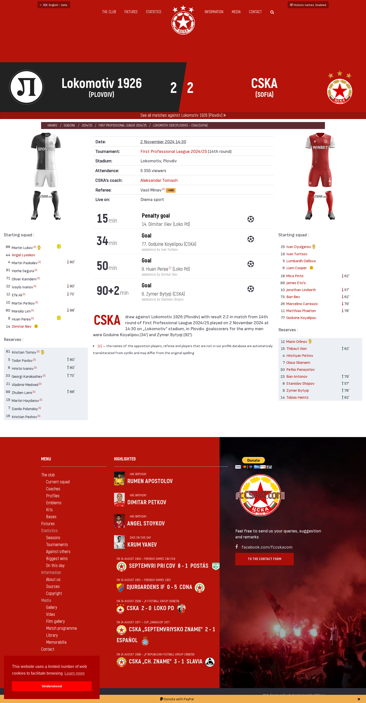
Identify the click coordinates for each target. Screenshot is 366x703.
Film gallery (55, 621)
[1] (34, 246)
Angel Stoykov (146, 523)
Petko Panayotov (300, 369)
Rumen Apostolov (150, 481)
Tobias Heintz (297, 397)
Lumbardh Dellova (301, 260)
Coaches (53, 489)
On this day (55, 566)
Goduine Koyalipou (301, 317)
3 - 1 (179, 661)
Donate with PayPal (178, 699)
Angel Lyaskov (23, 254)
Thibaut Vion (296, 348)
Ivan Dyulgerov (299, 246)
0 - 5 (172, 587)
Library (52, 635)
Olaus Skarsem (298, 362)
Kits (49, 510)
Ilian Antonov (296, 376)
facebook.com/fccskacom (267, 547)
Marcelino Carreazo (302, 303)
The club (109, 11)
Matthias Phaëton (301, 310)
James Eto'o (296, 282)
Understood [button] (52, 686)
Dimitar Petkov (146, 502)
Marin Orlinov (297, 341)
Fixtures (131, 11)
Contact (255, 11)
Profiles (53, 496)
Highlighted (125, 459)
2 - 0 (146, 608)
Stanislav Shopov (300, 383)
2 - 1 (210, 629)
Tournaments (57, 545)
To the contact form (264, 559)
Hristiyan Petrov (299, 355)
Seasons (69, 125)
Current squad (58, 482)
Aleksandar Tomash (159, 180)
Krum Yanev (142, 544)
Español (127, 640)
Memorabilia (56, 642)
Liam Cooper (296, 267)
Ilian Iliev (293, 296)
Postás (199, 566)
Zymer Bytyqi (297, 390)
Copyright (54, 593)
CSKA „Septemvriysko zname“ (166, 629)
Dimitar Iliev (22, 326)
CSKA (133, 608)
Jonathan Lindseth (301, 289)
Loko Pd (164, 608)
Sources (53, 586)
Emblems (53, 503)
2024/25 (87, 125)
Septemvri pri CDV (152, 566)
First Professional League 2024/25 (122, 125)
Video (50, 614)
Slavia (194, 661)
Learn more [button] (74, 673)
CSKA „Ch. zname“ (150, 661)
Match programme (61, 628)
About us (53, 579)
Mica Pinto (295, 275)
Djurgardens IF (145, 587)
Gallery (51, 607)
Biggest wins (57, 559)
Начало (52, 125)
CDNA (186, 587)
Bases (51, 517)
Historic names (309, 4)
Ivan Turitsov (296, 253)
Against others (58, 552)
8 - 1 (183, 566)
